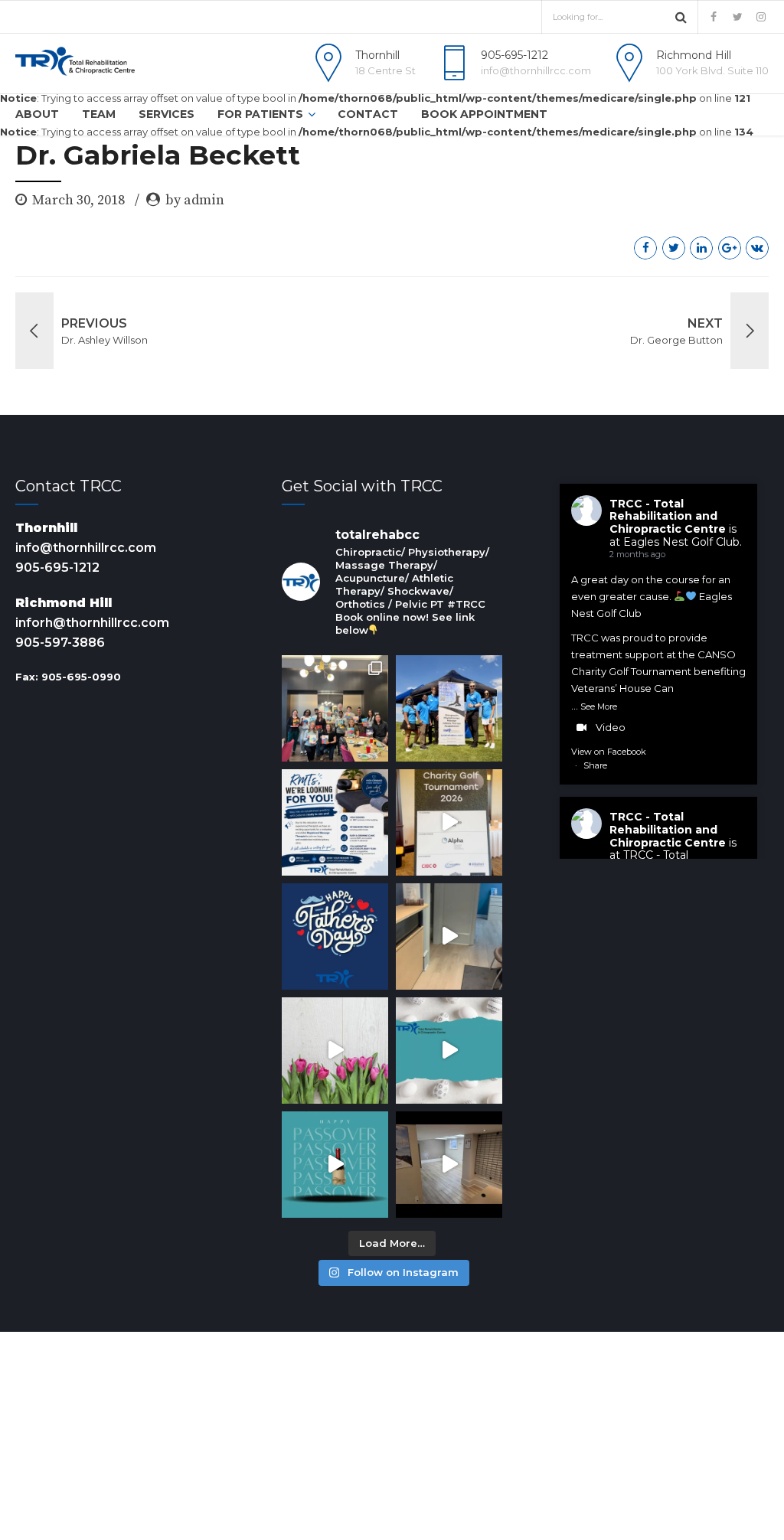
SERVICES (166, 114)
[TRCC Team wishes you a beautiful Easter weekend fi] (449, 1050)
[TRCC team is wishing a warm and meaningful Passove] (335, 1164)
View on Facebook (608, 751)
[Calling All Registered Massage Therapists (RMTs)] (335, 822)
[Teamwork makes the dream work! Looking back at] (449, 708)
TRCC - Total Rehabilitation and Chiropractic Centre (667, 517)
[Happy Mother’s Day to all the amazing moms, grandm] (335, 1050)
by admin (194, 200)
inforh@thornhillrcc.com (92, 622)
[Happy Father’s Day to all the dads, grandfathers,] (335, 936)
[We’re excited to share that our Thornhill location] (449, 1164)
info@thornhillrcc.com (85, 547)
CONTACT (368, 114)
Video (611, 727)
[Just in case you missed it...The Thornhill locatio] (449, 936)
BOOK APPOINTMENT (484, 114)
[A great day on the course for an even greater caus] (449, 822)
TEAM (99, 114)
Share (595, 765)
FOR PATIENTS (260, 114)
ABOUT (37, 114)
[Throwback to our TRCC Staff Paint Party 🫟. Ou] (335, 708)
